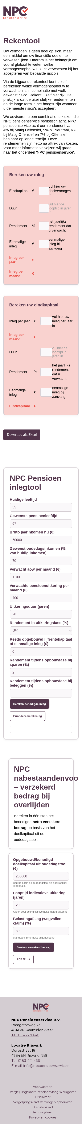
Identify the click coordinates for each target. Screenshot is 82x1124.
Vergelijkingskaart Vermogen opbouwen (42, 1102)
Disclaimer (42, 1097)
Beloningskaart (43, 1112)
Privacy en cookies (42, 1117)
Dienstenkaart (42, 1107)
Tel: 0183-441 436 (25, 1061)
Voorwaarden (42, 1087)
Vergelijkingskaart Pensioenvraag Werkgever (43, 1092)
